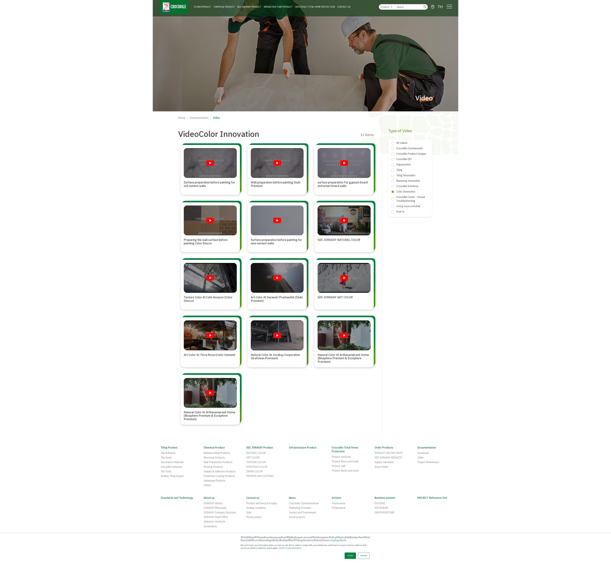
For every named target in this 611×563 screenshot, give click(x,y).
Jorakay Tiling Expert (172, 476)
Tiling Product (202, 7)
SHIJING (380, 503)
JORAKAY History (213, 503)
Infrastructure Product (278, 7)
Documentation (199, 118)
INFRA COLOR (254, 472)
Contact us (252, 498)
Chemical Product (224, 7)
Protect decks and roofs (345, 471)
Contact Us (344, 7)
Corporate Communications (304, 503)
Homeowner (338, 503)
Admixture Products (214, 481)
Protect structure (341, 457)
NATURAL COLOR (256, 453)
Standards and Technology (177, 498)
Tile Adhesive (168, 453)
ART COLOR (253, 458)
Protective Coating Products (219, 476)
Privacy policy (253, 517)
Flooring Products (213, 467)
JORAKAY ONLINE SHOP (389, 453)
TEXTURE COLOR (256, 462)
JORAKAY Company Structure (220, 513)
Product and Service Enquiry (261, 503)
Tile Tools (166, 472)
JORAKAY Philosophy (215, 508)
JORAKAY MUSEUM (214, 522)
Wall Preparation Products (218, 462)
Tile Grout (166, 458)
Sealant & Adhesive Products (220, 472)
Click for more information (290, 548)
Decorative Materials (172, 462)
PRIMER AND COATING (260, 476)
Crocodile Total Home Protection (315, 7)
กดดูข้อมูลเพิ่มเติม (338, 540)
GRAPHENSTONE (385, 513)
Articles (336, 498)
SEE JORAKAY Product (249, 7)
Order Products (384, 448)
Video (420, 458)
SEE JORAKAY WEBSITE (388, 458)
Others (207, 485)
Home (181, 118)
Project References (428, 462)
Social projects (297, 517)
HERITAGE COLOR (256, 467)
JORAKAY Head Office (216, 517)
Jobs (249, 513)
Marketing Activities (300, 508)
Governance (210, 526)
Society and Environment (302, 513)
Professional (338, 508)
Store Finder (381, 467)
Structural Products (214, 458)
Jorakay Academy (256, 508)
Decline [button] (364, 555)
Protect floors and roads (345, 462)
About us (209, 498)
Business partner (385, 498)
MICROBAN (381, 508)
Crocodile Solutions (171, 467)
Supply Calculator (384, 462)
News (292, 498)
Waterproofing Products (217, 453)
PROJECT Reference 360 (432, 498)
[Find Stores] (432, 7)
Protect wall (338, 466)
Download (422, 453)
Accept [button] (350, 555)
